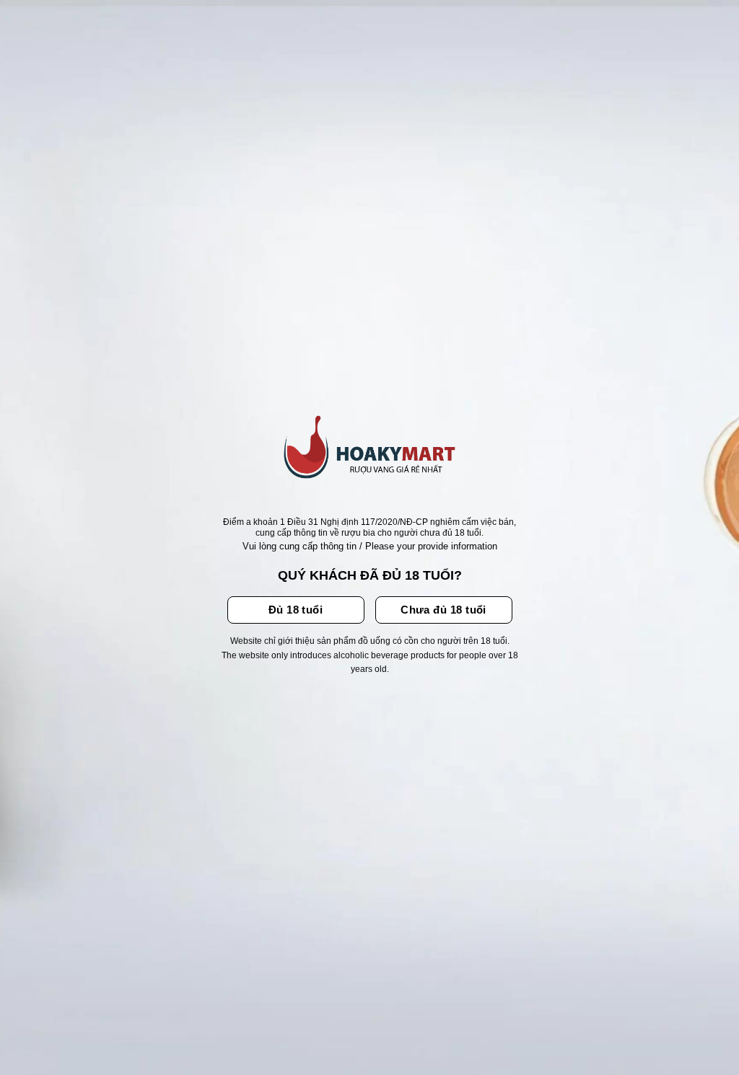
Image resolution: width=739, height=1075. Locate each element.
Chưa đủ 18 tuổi (443, 609)
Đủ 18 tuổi (295, 609)
